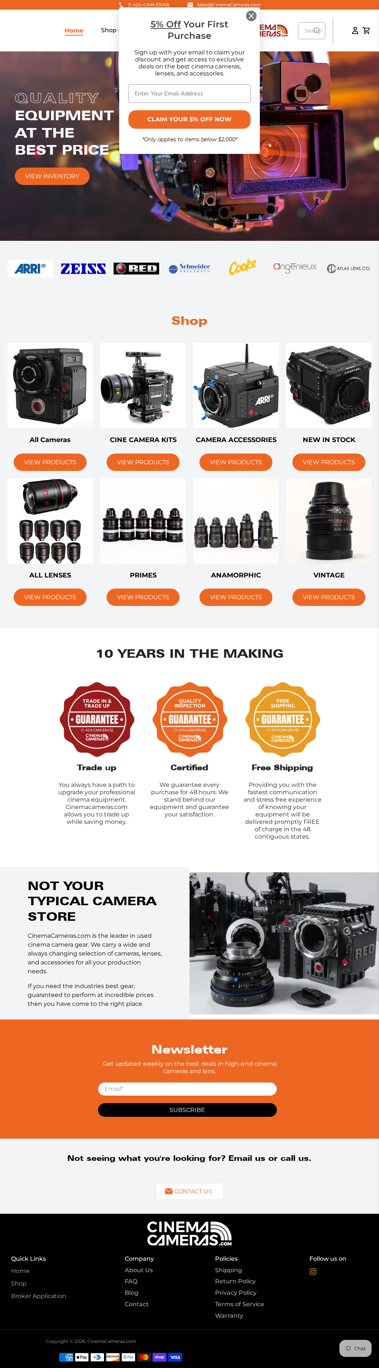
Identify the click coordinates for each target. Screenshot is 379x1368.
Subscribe (187, 1109)
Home (74, 30)
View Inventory (52, 176)
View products (50, 462)
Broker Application (38, 1296)
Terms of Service (239, 1304)
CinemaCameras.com (111, 1341)
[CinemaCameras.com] (189, 1233)
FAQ (131, 1281)
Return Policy (235, 1281)
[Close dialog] (251, 15)
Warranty (229, 1315)
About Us (139, 1270)
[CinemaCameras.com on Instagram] (312, 1273)
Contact (137, 1304)
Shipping (228, 1270)
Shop (109, 30)
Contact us (193, 1191)
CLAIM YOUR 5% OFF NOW (189, 119)
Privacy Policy (235, 1292)
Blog (131, 1292)
